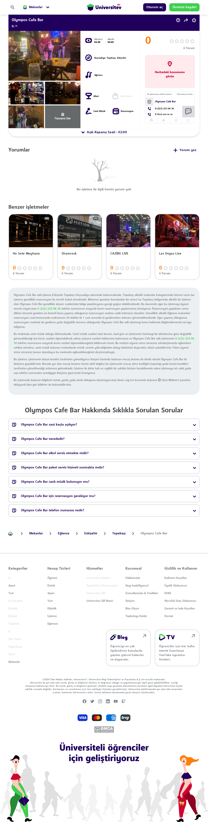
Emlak (51, 585)
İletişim (130, 600)
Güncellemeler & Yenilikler (141, 593)
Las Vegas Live (170, 253)
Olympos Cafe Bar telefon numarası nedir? (52, 510)
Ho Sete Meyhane (26, 253)
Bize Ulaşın (132, 608)
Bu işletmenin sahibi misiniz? (159, 94)
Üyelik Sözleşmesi (175, 585)
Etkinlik (51, 608)
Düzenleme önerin (185, 94)
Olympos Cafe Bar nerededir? (43, 439)
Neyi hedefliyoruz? (137, 585)
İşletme (52, 616)
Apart (11, 585)
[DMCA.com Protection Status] (104, 729)
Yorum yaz (188, 150)
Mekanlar (14, 662)
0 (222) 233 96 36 (48, 308)
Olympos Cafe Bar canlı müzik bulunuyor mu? (55, 482)
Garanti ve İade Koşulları (179, 608)
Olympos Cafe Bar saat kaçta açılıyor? (49, 424)
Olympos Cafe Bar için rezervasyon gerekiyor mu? (58, 496)
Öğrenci (52, 578)
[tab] (104, 132)
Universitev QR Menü (99, 600)
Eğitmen (52, 623)
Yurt (11, 593)
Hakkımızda (132, 578)
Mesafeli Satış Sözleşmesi (180, 600)
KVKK (167, 593)
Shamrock (69, 253)
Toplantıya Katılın (136, 616)
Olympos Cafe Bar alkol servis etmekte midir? (55, 453)
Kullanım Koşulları (175, 578)
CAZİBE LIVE (119, 253)
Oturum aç (154, 7)
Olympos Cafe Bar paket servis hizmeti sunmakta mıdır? (62, 467)
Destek (168, 616)
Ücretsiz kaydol (184, 7)
